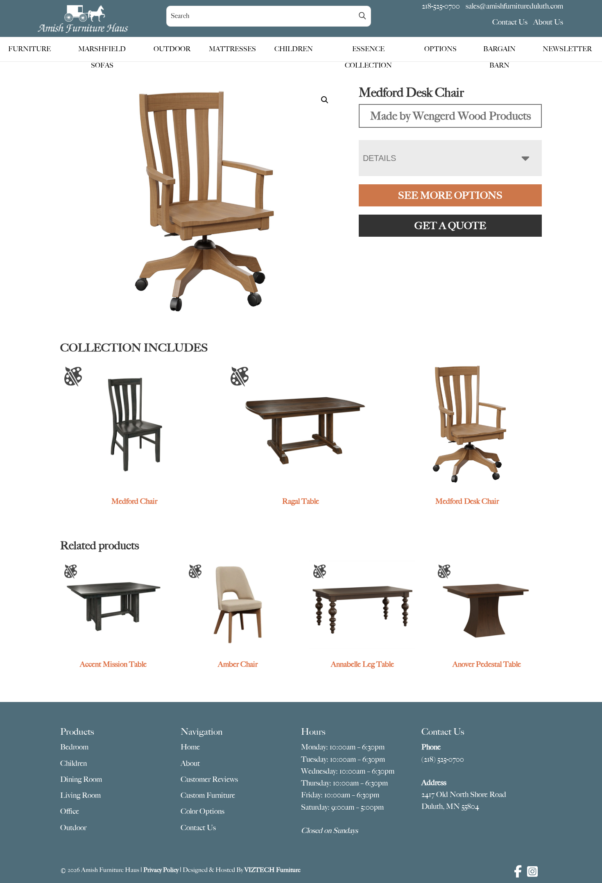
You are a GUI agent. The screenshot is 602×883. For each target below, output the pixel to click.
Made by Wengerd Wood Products (450, 115)
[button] (324, 100)
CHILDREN (293, 49)
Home (190, 747)
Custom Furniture (208, 795)
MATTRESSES (232, 49)
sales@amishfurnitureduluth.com (514, 6)
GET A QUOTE (450, 226)
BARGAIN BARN (499, 51)
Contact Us (509, 22)
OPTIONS (440, 49)
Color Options (202, 811)
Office (69, 811)
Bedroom (74, 747)
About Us (548, 22)
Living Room (80, 795)
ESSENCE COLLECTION (368, 51)
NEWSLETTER (567, 49)
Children (73, 763)
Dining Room (81, 779)
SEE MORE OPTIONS (450, 195)
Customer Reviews (209, 779)
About (190, 763)
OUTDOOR (172, 49)
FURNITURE (29, 49)
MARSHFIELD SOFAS (102, 51)
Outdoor (73, 827)
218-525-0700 (441, 6)
